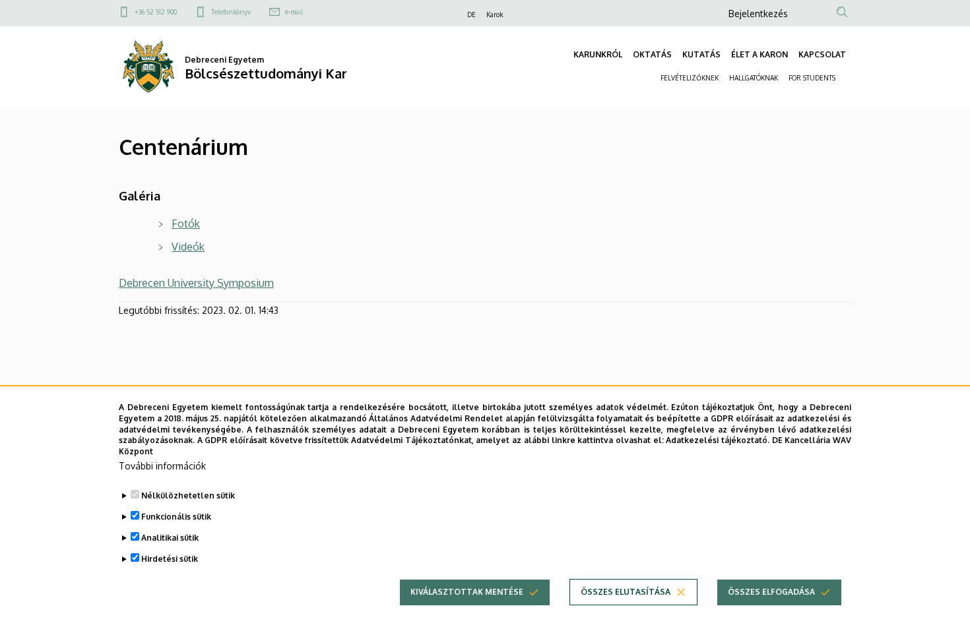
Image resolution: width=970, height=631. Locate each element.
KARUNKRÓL (597, 54)
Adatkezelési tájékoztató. (717, 440)
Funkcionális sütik (176, 517)
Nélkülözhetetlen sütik (188, 495)
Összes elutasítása (625, 592)
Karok (494, 14)
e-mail (294, 12)
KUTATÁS (701, 54)
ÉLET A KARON (759, 54)
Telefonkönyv (231, 12)
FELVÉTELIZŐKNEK (690, 78)
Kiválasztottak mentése (466, 592)
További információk (162, 465)
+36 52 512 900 (156, 12)
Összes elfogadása (771, 592)
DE (471, 14)
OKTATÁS (652, 54)
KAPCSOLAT (822, 54)
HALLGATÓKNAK (753, 78)
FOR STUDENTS (812, 78)
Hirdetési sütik (169, 559)
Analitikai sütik (170, 538)
